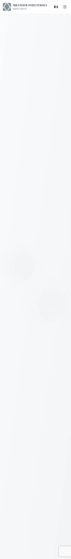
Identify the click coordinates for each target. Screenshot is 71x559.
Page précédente (38, 332)
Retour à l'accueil (38, 322)
